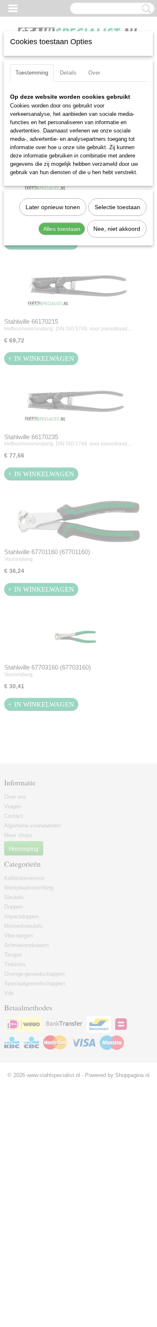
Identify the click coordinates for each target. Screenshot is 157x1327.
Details (68, 73)
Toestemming (31, 73)
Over (94, 73)
